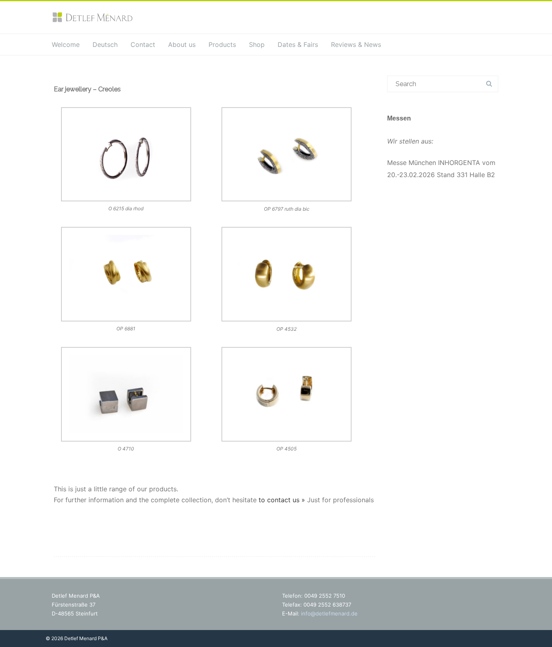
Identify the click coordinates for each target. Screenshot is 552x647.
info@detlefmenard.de (329, 613)
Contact (143, 44)
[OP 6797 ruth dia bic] (287, 156)
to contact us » (282, 500)
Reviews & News (356, 44)
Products (222, 44)
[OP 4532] (287, 276)
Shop (257, 44)
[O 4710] (126, 396)
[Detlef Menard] (92, 21)
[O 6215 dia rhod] (126, 156)
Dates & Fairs (298, 44)
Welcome (66, 44)
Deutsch (105, 44)
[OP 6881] (126, 276)
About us (182, 44)
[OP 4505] (287, 396)
